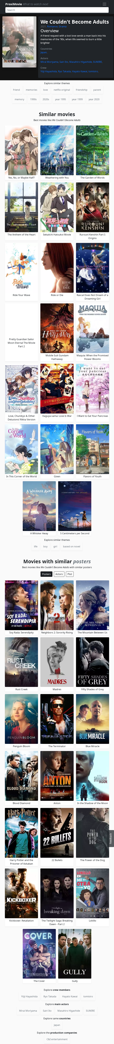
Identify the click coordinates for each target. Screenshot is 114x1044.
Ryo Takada (64, 71)
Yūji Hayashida (49, 71)
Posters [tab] (46, 574)
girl (55, 546)
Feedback (110, 838)
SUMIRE (97, 61)
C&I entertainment (57, 1039)
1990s (33, 99)
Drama (62, 26)
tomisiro (93, 71)
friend (16, 89)
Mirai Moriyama (49, 61)
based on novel (71, 546)
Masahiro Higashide (80, 61)
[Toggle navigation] (104, 4)
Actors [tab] (59, 574)
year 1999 (77, 99)
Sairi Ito (64, 61)
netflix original (62, 89)
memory (19, 99)
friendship (81, 89)
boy (45, 546)
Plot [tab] (70, 574)
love (45, 89)
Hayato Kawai (79, 71)
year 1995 (60, 99)
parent (97, 89)
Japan (44, 52)
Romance (52, 26)
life (35, 546)
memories (31, 89)
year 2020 (94, 99)
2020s (46, 99)
